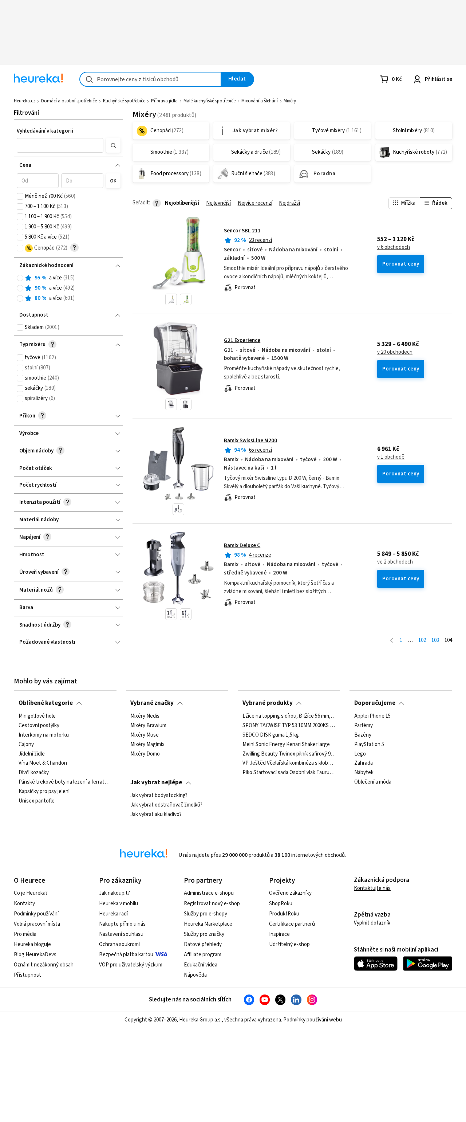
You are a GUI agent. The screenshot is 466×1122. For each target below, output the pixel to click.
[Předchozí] (391, 640)
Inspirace (279, 934)
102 (422, 640)
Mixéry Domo (145, 753)
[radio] (20, 278)
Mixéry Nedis (144, 716)
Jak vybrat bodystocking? (158, 795)
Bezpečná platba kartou (126, 954)
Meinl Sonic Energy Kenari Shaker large (286, 744)
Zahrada (363, 763)
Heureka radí (113, 914)
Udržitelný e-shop (289, 944)
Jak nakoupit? (114, 893)
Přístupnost (27, 975)
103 (435, 640)
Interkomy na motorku (44, 734)
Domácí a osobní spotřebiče (69, 101)
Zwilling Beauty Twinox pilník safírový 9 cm (289, 753)
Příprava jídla (164, 101)
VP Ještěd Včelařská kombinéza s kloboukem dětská (289, 763)
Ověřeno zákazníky (290, 893)
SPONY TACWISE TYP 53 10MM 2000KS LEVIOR (289, 725)
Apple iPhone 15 (372, 716)
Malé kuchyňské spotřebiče (209, 101)
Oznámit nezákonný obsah (44, 965)
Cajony (26, 744)
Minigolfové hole (37, 716)
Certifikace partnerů (292, 924)
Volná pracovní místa (37, 924)
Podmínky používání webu (312, 1020)
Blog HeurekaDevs (35, 954)
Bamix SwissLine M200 (250, 440)
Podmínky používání (36, 914)
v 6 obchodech (393, 247)
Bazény (362, 734)
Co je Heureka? (31, 893)
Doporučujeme (374, 703)
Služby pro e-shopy (205, 914)
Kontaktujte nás (372, 888)
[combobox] (150, 79)
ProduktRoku (284, 914)
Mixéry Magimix (147, 744)
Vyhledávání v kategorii (45, 131)
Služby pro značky (204, 934)
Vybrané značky (152, 703)
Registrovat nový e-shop (212, 903)
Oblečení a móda (372, 782)
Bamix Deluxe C (242, 545)
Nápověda (195, 975)
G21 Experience (242, 340)
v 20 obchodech (394, 352)
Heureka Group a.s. (200, 1020)
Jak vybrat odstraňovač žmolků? (166, 804)
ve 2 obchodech (395, 562)
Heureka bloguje (32, 944)
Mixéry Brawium (148, 725)
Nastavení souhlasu (121, 934)
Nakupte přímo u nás (122, 924)
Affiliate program (202, 954)
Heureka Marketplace (208, 924)
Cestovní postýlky (39, 725)
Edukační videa (200, 965)
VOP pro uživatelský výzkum (130, 965)
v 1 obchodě (390, 457)
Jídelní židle (32, 753)
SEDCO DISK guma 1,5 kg (270, 734)
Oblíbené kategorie (46, 703)
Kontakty (24, 903)
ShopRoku (280, 903)
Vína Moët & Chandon (43, 763)
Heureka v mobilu (118, 903)
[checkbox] (20, 196)
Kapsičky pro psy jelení (44, 791)
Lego (360, 753)
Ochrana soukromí (119, 944)
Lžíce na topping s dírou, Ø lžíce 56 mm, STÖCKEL (289, 716)
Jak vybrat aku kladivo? (156, 814)
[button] (60, 145)
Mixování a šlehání (259, 101)
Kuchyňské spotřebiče (124, 101)
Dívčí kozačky (34, 772)
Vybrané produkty (267, 703)
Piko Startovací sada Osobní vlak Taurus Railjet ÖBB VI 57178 (289, 772)
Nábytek (364, 772)
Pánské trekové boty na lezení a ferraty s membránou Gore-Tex (65, 782)
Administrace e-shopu (209, 893)
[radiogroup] (69, 288)
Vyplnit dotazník (372, 923)
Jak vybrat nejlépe (156, 782)
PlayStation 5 (369, 744)
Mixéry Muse (144, 734)
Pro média (25, 934)
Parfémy (363, 725)
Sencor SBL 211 (242, 231)
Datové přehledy (203, 944)
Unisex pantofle (37, 800)
